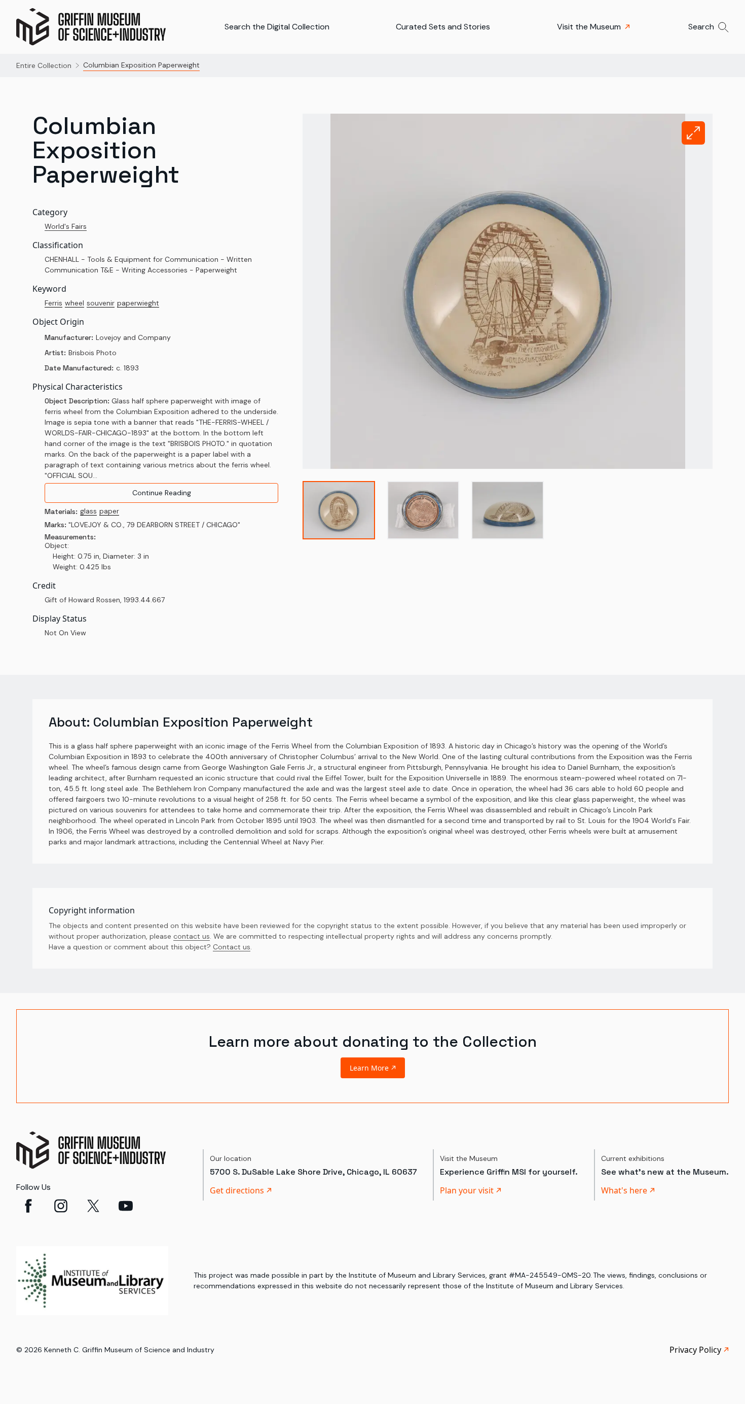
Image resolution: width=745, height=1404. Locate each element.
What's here (624, 1190)
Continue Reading (161, 492)
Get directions (237, 1190)
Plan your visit (467, 1190)
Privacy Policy (695, 1349)
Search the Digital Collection (277, 26)
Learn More (369, 1068)
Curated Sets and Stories (443, 26)
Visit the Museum (589, 26)
